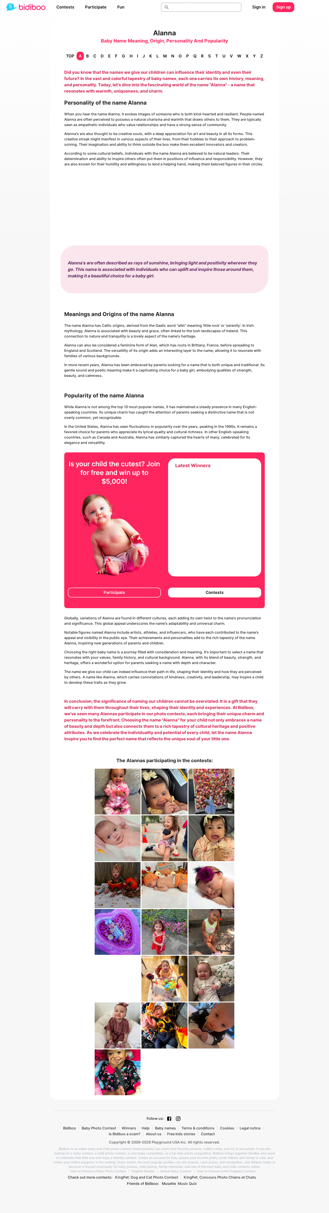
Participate (96, 7)
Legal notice (250, 1128)
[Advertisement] (164, 201)
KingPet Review (143, 1171)
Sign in (258, 7)
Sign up (283, 7)
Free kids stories (181, 1134)
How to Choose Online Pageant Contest (226, 1171)
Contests (65, 7)
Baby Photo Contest (99, 1128)
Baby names (165, 1128)
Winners (129, 1128)
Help (146, 1128)
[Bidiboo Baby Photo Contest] (25, 7)
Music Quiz (187, 1183)
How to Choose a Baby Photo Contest (98, 1171)
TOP (70, 56)
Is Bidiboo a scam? (124, 1134)
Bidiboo (69, 1128)
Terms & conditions (198, 1128)
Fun (120, 7)
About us (154, 1134)
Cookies (227, 1128)
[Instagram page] (178, 1118)
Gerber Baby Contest (175, 1171)
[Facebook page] (169, 1118)
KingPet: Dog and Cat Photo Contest (146, 1177)
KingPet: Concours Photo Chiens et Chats (220, 1177)
